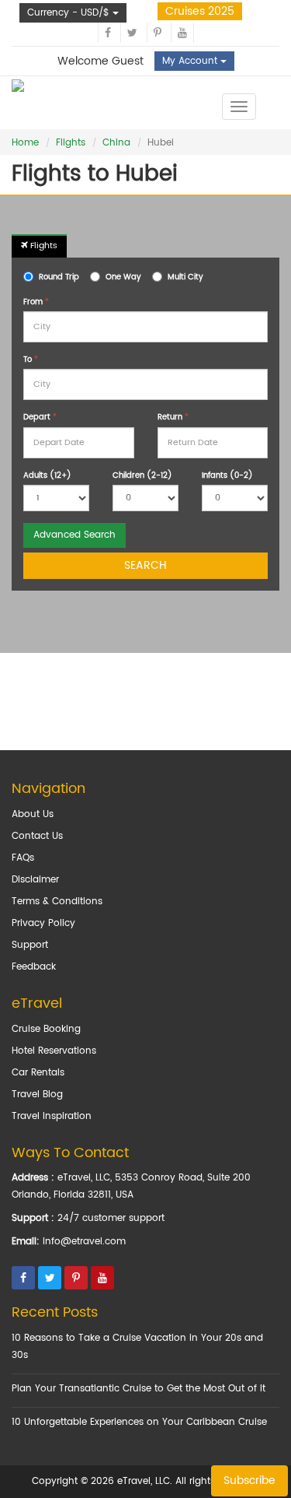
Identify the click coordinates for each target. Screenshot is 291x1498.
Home (25, 142)
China (116, 142)
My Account (191, 61)
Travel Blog (37, 1094)
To (30, 359)
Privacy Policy (43, 923)
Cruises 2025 (199, 11)
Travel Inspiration (52, 1116)
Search (145, 565)
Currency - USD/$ (70, 12)
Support (30, 945)
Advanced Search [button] (74, 535)
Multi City (185, 277)
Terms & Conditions (57, 901)
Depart (40, 417)
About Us (33, 814)
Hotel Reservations (54, 1051)
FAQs (23, 858)
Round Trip (59, 277)
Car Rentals (38, 1072)
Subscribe (249, 1480)
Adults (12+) (47, 475)
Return (173, 417)
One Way (123, 277)
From (36, 301)
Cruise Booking (46, 1029)
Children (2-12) (142, 475)
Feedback (34, 966)
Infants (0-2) (227, 475)
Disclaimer (35, 879)
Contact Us (37, 836)
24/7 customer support (111, 1218)
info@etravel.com (84, 1241)
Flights (70, 142)
